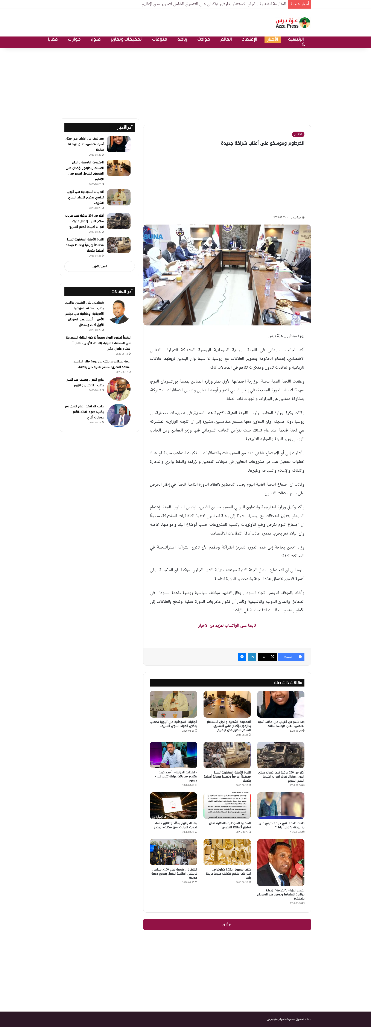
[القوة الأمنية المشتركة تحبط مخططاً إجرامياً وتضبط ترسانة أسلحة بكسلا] (227, 755)
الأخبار (273, 39)
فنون (96, 39)
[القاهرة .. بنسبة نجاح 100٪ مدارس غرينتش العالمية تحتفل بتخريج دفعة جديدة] (173, 852)
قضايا (53, 39)
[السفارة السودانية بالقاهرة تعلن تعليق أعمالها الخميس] (227, 805)
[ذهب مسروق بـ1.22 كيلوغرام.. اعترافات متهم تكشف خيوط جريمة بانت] (227, 852)
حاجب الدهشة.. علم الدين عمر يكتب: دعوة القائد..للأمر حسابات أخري (84, 411)
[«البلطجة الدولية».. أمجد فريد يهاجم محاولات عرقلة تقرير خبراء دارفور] (173, 755)
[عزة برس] (293, 22)
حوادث (204, 39)
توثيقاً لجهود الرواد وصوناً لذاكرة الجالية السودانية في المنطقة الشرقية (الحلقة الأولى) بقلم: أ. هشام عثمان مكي (98, 343)
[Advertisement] (185, 82)
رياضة (182, 39)
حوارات (74, 39)
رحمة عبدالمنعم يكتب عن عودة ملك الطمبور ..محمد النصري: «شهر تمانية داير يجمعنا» (102, 364)
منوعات (159, 39)
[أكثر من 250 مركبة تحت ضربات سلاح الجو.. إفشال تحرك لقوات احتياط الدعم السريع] (280, 755)
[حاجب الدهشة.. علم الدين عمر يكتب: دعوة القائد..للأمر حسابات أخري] (119, 415)
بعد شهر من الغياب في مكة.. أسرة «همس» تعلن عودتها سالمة (281, 724)
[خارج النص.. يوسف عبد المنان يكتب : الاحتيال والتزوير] (119, 389)
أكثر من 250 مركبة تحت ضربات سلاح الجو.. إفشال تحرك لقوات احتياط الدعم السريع (281, 777)
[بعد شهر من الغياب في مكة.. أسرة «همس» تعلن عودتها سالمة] (280, 704)
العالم (226, 39)
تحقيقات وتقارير (126, 39)
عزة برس (296, 217)
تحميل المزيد (99, 266)
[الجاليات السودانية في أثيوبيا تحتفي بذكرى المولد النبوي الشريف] (173, 704)
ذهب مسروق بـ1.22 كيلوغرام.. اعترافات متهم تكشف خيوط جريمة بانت (228, 874)
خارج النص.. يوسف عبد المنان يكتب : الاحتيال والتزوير (85, 382)
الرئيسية (296, 39)
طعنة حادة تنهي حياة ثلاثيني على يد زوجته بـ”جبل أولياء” (281, 825)
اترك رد (227, 924)
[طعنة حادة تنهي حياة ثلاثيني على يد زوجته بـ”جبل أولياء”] (280, 805)
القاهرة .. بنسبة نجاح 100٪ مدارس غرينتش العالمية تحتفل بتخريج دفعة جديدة (174, 874)
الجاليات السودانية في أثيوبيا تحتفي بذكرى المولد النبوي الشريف (173, 724)
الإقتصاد (249, 39)
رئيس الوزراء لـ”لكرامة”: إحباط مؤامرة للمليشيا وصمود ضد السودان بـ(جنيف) (280, 894)
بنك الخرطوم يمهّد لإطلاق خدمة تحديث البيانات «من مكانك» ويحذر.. (174, 825)
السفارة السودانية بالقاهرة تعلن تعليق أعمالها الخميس (230, 825)
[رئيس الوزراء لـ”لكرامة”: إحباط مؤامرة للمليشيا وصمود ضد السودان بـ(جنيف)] (280, 862)
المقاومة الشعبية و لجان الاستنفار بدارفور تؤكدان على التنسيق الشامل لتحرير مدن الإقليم (214, 4)
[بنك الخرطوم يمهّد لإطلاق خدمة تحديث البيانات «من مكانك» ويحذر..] (173, 805)
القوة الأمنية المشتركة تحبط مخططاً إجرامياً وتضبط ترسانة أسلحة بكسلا (227, 777)
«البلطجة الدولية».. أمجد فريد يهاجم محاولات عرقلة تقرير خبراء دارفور (176, 776)
